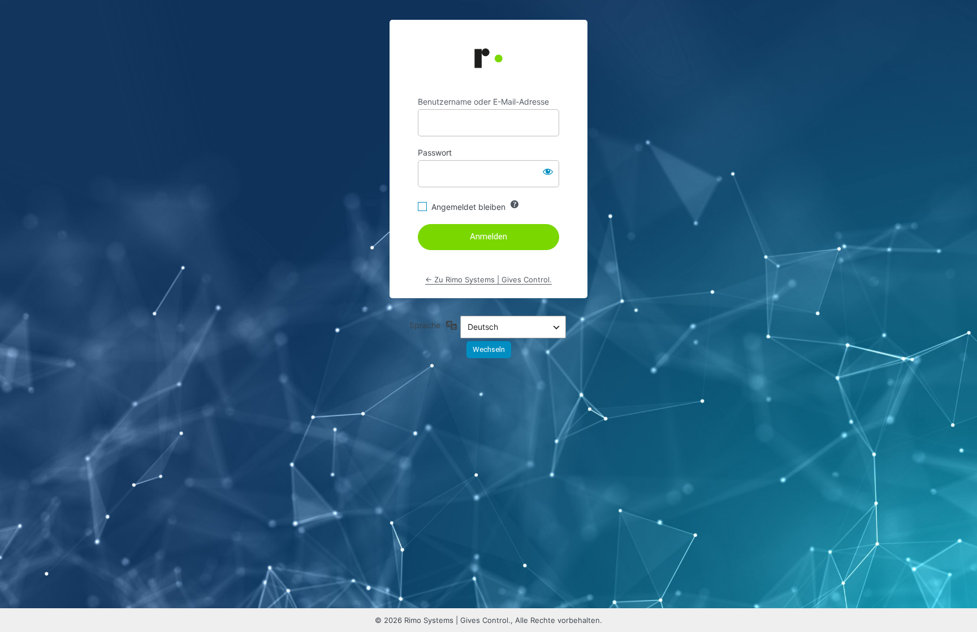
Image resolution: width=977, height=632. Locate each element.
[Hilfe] (514, 204)
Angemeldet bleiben (468, 207)
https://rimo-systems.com (488, 58)
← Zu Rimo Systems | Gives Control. (488, 279)
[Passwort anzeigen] (548, 171)
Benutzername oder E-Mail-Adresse (483, 101)
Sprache (424, 325)
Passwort (435, 152)
